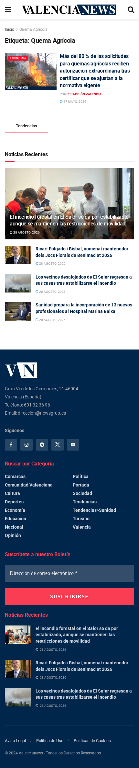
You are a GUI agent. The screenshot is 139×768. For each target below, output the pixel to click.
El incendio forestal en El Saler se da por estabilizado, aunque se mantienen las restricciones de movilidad (69, 220)
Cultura (12, 493)
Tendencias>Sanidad (94, 510)
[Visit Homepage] (69, 10)
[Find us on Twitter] (57, 445)
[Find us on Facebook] (11, 445)
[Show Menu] (8, 9)
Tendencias (85, 501)
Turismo (81, 518)
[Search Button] (131, 9)
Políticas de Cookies (92, 740)
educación (15, 518)
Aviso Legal (15, 740)
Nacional (14, 527)
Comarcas (15, 476)
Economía (18, 58)
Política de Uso (49, 740)
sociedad (82, 493)
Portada (81, 484)
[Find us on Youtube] (73, 445)
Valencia (82, 527)
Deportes (14, 501)
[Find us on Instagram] (26, 445)
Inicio (9, 29)
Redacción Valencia (84, 94)
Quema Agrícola (33, 29)
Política (81, 476)
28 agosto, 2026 (26, 232)
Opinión (13, 535)
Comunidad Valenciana (29, 484)
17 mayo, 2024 (74, 101)
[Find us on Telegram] (42, 445)
